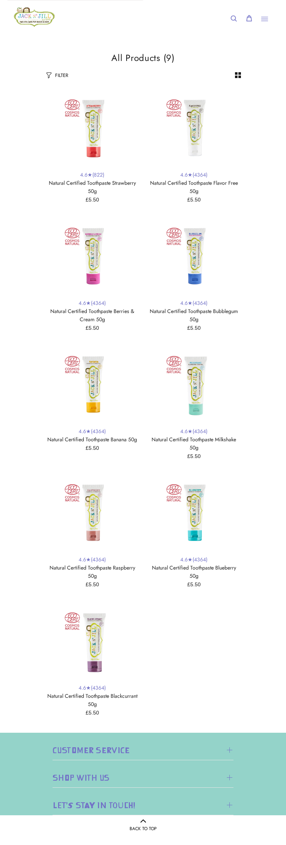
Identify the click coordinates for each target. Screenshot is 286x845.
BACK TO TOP (143, 828)
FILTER (61, 75)
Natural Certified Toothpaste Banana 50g (92, 439)
